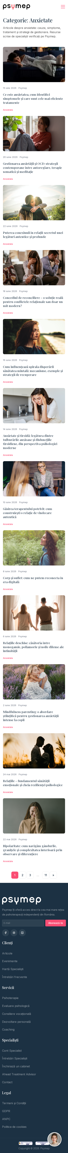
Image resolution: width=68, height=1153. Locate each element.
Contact (7, 1082)
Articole (7, 953)
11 (45, 875)
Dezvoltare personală (16, 1021)
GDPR (6, 1111)
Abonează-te (55, 923)
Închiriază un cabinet (16, 1066)
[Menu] (63, 6)
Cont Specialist (12, 1050)
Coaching (8, 1029)
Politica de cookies (14, 1127)
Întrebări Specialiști (14, 1058)
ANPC (6, 1119)
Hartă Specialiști (12, 969)
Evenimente (9, 961)
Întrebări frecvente (14, 977)
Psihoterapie (10, 998)
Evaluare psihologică (15, 1006)
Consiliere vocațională (16, 1014)
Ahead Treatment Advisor (19, 1074)
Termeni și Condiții (14, 1103)
